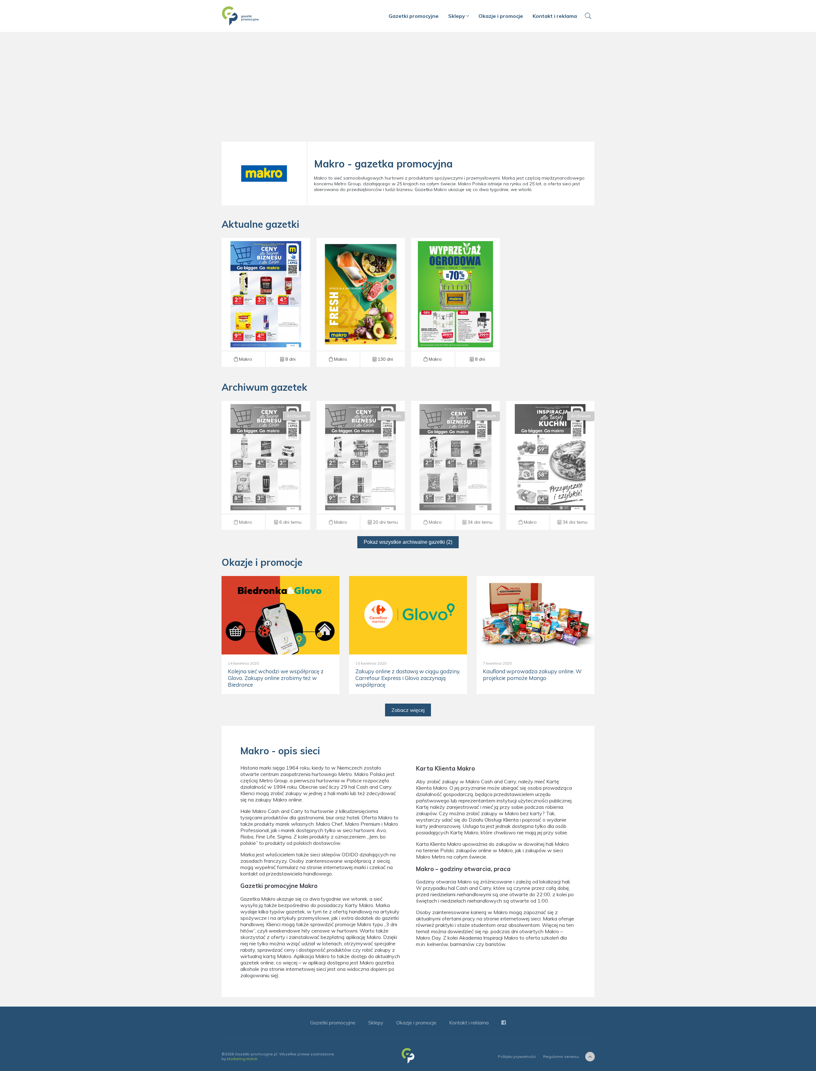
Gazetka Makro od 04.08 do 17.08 (265, 465)
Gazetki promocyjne (414, 16)
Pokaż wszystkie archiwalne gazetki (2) (408, 542)
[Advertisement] (408, 89)
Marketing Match (242, 1058)
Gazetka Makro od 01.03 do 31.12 (360, 302)
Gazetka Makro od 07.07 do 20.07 (455, 465)
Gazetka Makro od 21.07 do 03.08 (360, 465)
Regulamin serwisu (561, 1056)
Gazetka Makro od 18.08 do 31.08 (265, 302)
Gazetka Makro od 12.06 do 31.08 (455, 302)
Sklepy (457, 16)
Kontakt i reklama (555, 16)
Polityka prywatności (517, 1056)
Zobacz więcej (408, 710)
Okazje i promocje (500, 16)
